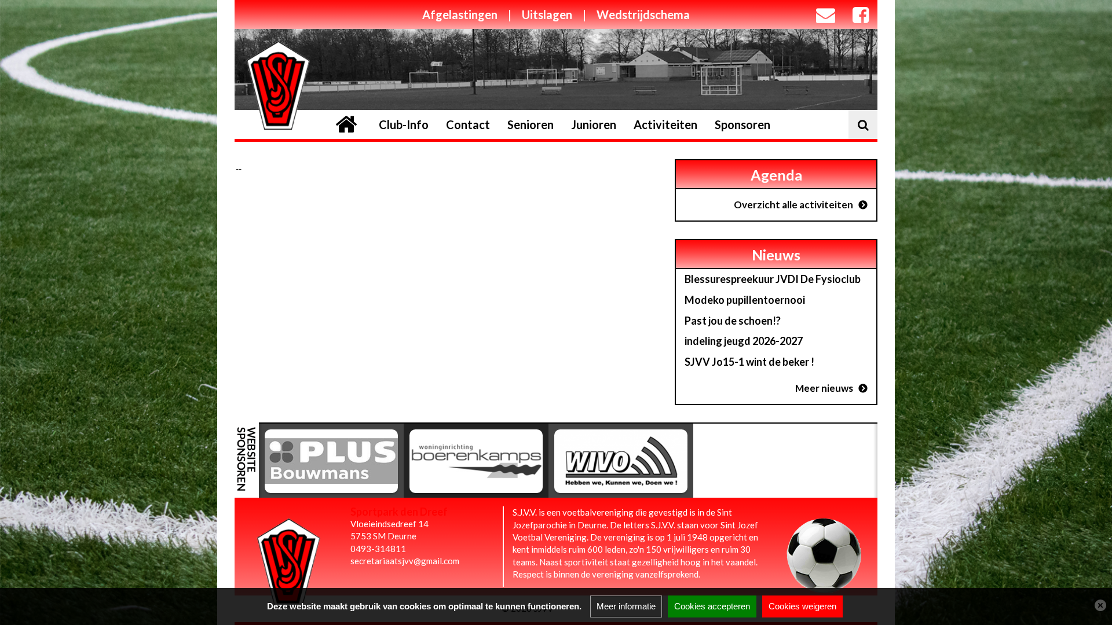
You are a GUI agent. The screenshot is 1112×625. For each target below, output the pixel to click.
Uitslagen (547, 14)
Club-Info (404, 124)
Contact (468, 124)
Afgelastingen (460, 14)
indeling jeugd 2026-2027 (744, 340)
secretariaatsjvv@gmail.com (404, 561)
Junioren (593, 124)
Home (345, 124)
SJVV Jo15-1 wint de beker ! (749, 361)
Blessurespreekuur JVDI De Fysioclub (773, 279)
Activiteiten (665, 124)
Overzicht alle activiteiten (793, 204)
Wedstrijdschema (643, 14)
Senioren (530, 124)
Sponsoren (742, 124)
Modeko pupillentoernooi (745, 299)
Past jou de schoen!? (733, 320)
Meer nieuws (824, 388)
